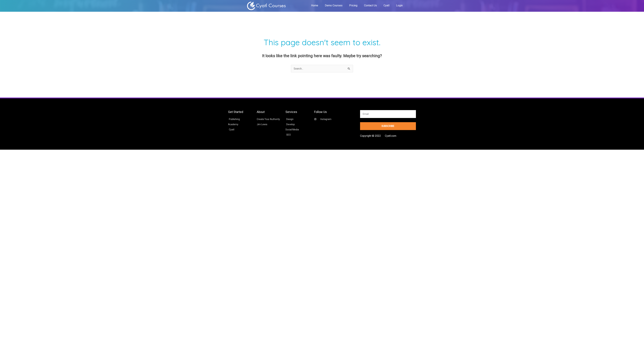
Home (314, 5)
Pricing (353, 5)
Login (399, 5)
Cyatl (386, 5)
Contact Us (370, 5)
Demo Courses (333, 5)
